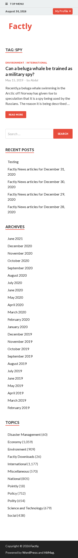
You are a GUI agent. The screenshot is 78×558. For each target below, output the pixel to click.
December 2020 (20, 246)
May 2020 (15, 297)
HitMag (49, 552)
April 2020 (15, 305)
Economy (14, 442)
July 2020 (15, 283)
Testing (13, 162)
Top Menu (17, 3)
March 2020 (17, 312)
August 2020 (17, 275)
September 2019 (20, 356)
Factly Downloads (21, 456)
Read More (16, 114)
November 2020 (20, 253)
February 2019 (18, 408)
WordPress (30, 552)
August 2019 (17, 363)
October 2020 (18, 260)
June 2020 (15, 290)
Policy (12, 493)
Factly (20, 26)
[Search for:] (39, 134)
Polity (12, 501)
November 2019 (20, 341)
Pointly (13, 486)
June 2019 (15, 378)
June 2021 (15, 238)
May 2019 (15, 385)
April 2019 (15, 393)
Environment (14, 62)
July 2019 (15, 371)
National (14, 478)
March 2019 (17, 400)
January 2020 (18, 327)
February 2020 (18, 319)
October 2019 (18, 349)
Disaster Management (24, 434)
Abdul (34, 80)
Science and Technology (25, 508)
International (36, 62)
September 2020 (20, 268)
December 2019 (20, 334)
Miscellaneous (18, 471)
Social (12, 515)
